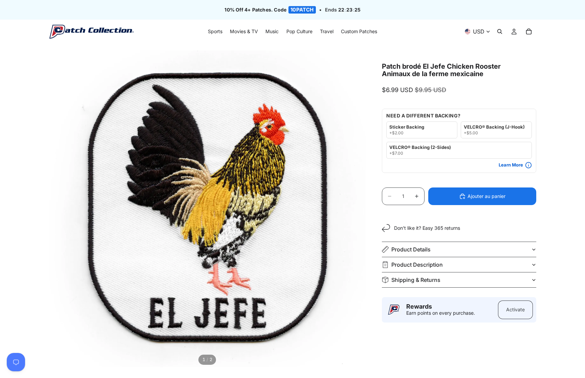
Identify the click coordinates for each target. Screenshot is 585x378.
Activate (515, 309)
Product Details (411, 249)
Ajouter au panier (486, 196)
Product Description (417, 264)
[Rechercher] (499, 31)
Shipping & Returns (415, 279)
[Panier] (528, 31)
